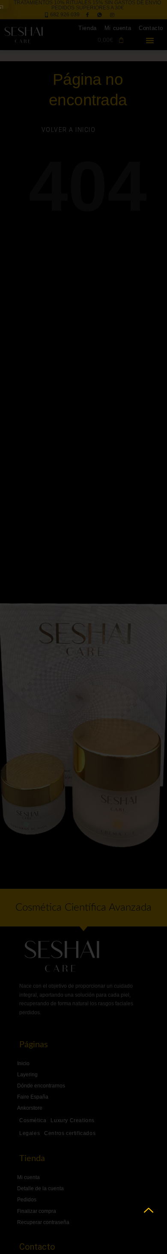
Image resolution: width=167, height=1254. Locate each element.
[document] (83, 627)
